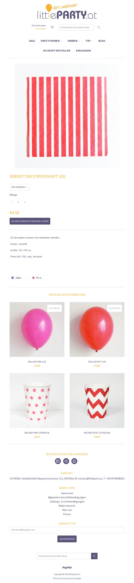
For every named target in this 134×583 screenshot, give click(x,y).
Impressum (67, 493)
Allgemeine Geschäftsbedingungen (67, 497)
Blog (101, 40)
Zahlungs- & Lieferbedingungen (67, 501)
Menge (13, 194)
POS (55, 578)
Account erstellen (56, 50)
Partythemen (50, 40)
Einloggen (83, 50)
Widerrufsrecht (67, 505)
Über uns (67, 510)
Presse (67, 514)
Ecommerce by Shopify (71, 578)
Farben (73, 40)
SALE (32, 40)
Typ (88, 40)
